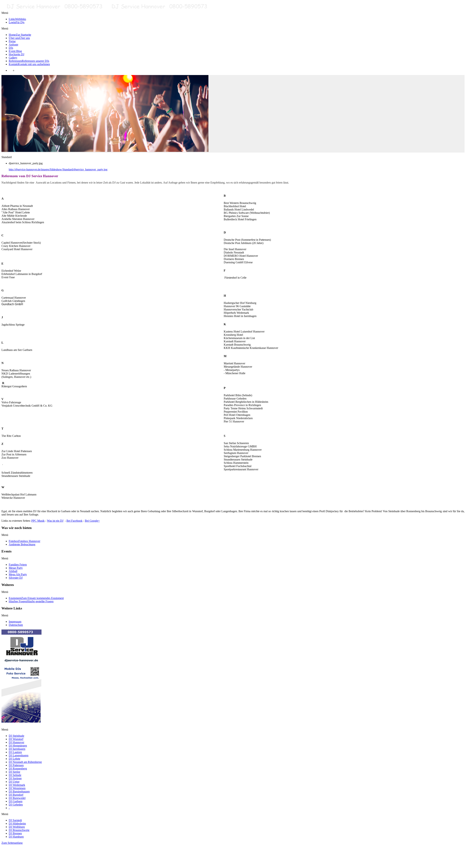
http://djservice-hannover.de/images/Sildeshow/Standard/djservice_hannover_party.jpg (58, 169)
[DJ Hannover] (106, 9)
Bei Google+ (92, 520)
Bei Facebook (74, 520)
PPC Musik (38, 520)
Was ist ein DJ (55, 520)
